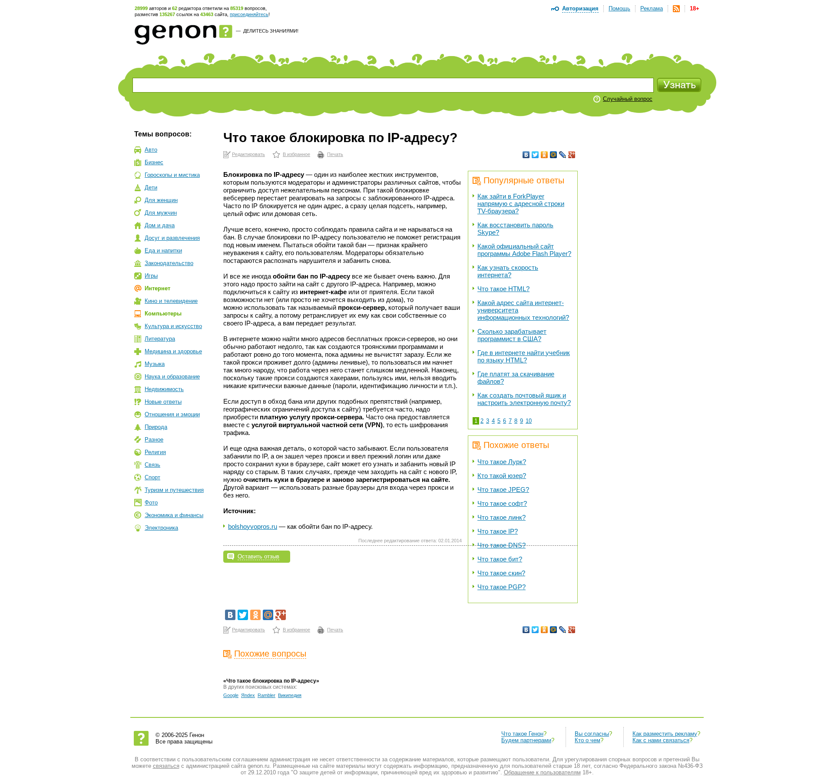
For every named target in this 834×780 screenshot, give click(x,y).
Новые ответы (163, 401)
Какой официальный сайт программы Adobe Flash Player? (524, 249)
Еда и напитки (163, 250)
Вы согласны (592, 733)
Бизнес (154, 162)
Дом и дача (160, 225)
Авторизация (580, 8)
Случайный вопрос (627, 99)
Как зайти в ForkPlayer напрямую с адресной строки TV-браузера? (520, 204)
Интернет (157, 288)
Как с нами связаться (660, 740)
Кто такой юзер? (501, 475)
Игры (151, 275)
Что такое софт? (502, 503)
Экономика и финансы (174, 515)
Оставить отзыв (258, 556)
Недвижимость (164, 389)
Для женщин (161, 200)
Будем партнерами (526, 740)
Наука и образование (172, 376)
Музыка (155, 364)
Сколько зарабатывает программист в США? (511, 335)
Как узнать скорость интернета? (507, 271)
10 (529, 421)
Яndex (248, 695)
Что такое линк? (501, 517)
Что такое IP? (497, 531)
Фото (151, 502)
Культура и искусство (173, 326)
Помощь (619, 8)
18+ (694, 8)
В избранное (296, 154)
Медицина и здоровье (173, 351)
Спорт (152, 477)
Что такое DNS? (501, 545)
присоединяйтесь (249, 14)
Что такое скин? (501, 573)
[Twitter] (535, 154)
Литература (160, 338)
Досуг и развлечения (172, 238)
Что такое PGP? (501, 587)
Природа (156, 427)
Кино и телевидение (171, 301)
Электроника (161, 527)
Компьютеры (163, 313)
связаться (166, 766)
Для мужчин (161, 212)
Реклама (651, 8)
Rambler (266, 695)
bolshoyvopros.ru (252, 526)
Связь (152, 464)
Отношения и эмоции (172, 414)
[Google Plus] (571, 154)
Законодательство (169, 263)
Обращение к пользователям (542, 772)
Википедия (289, 695)
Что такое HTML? (503, 288)
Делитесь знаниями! (270, 30)
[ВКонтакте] (526, 154)
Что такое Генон (522, 733)
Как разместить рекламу (664, 733)
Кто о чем (587, 740)
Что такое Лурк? (501, 461)
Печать (335, 154)
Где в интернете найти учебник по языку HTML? (523, 356)
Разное (154, 439)
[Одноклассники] (544, 154)
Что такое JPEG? (503, 489)
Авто (151, 149)
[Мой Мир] (553, 154)
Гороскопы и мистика (172, 175)
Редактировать (248, 154)
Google (230, 695)
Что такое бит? (499, 559)
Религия (155, 452)
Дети (151, 187)
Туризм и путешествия (174, 490)
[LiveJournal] (562, 154)
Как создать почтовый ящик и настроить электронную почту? (524, 399)
